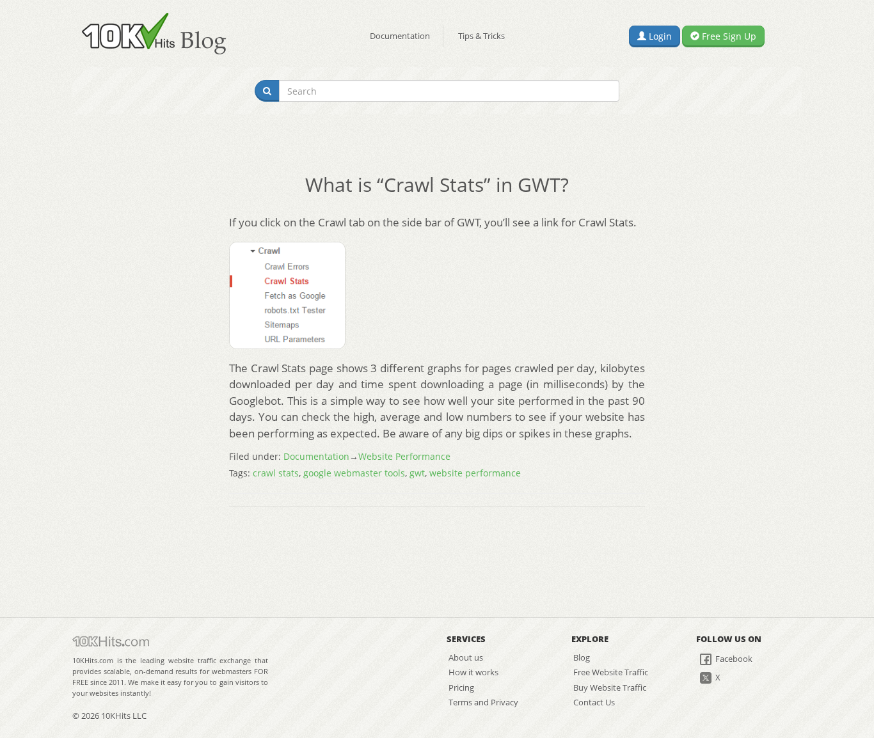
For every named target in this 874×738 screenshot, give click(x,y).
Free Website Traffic (610, 672)
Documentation (400, 36)
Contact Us (594, 702)
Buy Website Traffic (609, 687)
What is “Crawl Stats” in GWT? (437, 184)
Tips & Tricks (481, 36)
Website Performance (404, 456)
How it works (473, 672)
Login (659, 36)
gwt (417, 473)
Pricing (461, 687)
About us (466, 657)
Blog (581, 657)
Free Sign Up (727, 36)
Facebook (732, 658)
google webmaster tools (354, 473)
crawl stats (276, 473)
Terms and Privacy (483, 702)
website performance (475, 473)
